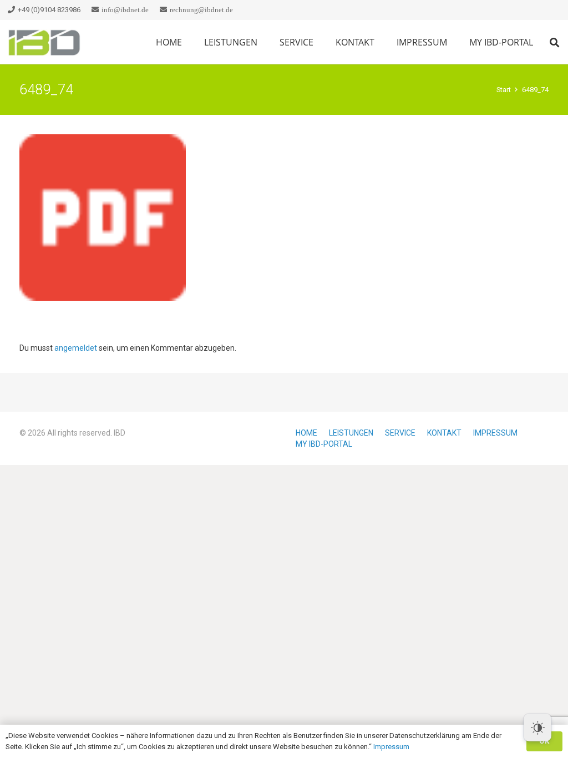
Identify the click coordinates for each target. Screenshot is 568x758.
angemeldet (75, 347)
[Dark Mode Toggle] (537, 727)
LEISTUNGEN (351, 432)
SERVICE (400, 432)
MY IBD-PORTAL (324, 443)
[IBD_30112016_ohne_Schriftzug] (44, 42)
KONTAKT (444, 432)
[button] (321, 42)
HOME (306, 432)
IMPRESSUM (495, 432)
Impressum (391, 746)
